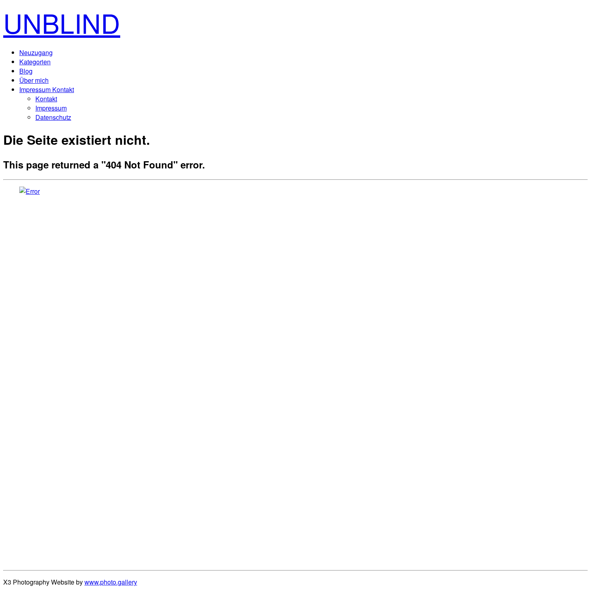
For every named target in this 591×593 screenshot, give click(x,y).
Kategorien (35, 61)
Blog (26, 71)
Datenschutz (53, 117)
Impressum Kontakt (46, 89)
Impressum (51, 108)
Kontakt (46, 98)
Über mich (34, 80)
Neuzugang (36, 52)
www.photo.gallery (110, 582)
